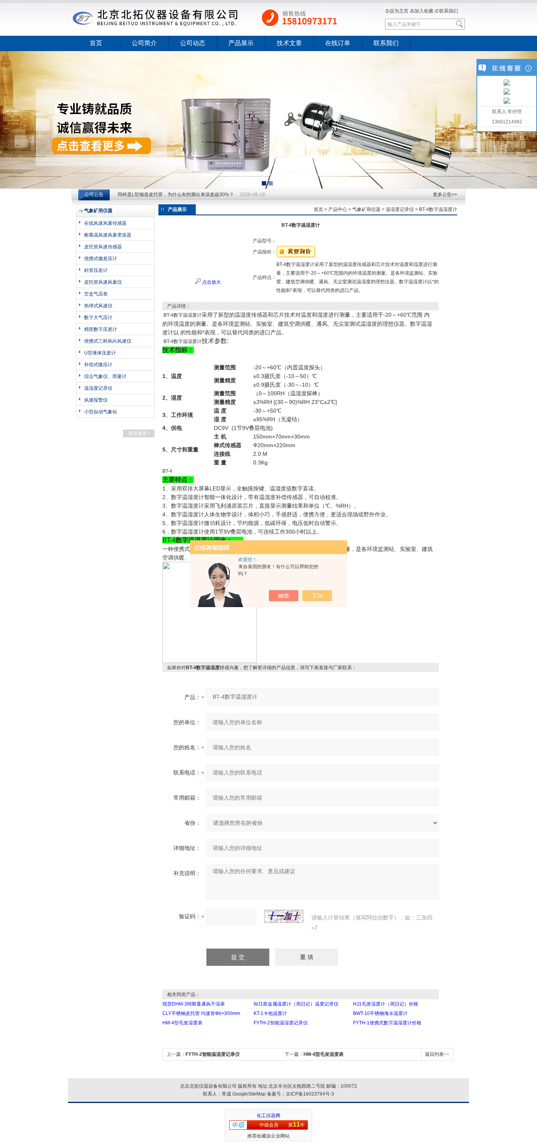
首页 (96, 43)
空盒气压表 (96, 294)
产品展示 (241, 43)
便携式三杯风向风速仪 (107, 341)
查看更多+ (139, 433)
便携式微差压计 (100, 258)
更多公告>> (445, 194)
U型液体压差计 (100, 353)
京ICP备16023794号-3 (310, 1094)
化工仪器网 (268, 1115)
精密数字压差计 (100, 329)
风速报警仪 (96, 400)
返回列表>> (437, 1054)
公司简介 (144, 43)
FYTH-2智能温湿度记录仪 (281, 1023)
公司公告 (94, 194)
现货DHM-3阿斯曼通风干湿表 (193, 1004)
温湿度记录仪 (98, 388)
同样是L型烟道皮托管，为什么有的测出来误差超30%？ (176, 194)
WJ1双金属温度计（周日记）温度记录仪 (296, 1004)
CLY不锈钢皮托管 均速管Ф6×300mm (201, 1013)
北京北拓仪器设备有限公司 (219, 17)
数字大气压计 (98, 317)
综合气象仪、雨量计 (105, 376)
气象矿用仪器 (366, 209)
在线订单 (337, 43)
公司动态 (192, 43)
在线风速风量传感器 (105, 223)
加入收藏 (423, 11)
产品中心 (337, 209)
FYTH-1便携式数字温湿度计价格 (387, 1023)
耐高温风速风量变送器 (107, 235)
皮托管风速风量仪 (103, 282)
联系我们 (448, 11)
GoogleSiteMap (249, 1094)
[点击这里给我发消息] (507, 83)
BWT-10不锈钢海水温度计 (380, 1013)
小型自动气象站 (100, 412)
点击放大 (211, 282)
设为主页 (399, 11)
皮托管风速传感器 (103, 247)
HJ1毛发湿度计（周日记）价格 (385, 1004)
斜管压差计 (96, 270)
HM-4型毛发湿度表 (182, 1023)
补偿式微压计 (98, 364)
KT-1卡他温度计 (270, 1013)
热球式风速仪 (98, 305)
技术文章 (289, 43)
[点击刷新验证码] (283, 916)
